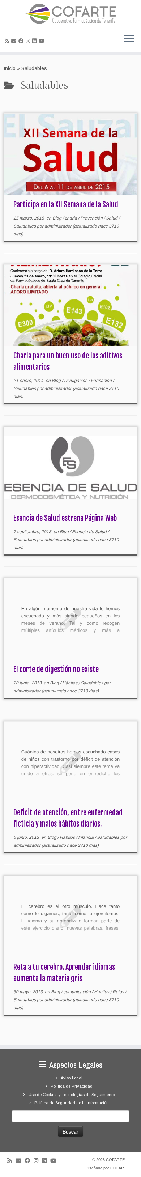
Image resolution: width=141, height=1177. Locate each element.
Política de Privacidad (72, 1086)
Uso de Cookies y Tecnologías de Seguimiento (72, 1094)
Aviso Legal (71, 1078)
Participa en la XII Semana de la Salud (65, 204)
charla (71, 218)
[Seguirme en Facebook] (22, 41)
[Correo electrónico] (14, 41)
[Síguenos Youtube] (43, 41)
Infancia (86, 837)
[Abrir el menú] (129, 38)
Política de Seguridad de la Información (71, 1103)
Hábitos (70, 682)
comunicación (77, 991)
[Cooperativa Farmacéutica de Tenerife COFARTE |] (70, 14)
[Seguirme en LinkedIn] (35, 41)
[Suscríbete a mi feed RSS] (8, 41)
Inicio (10, 68)
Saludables (25, 226)
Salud (112, 218)
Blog (57, 218)
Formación (102, 380)
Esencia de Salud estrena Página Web (65, 518)
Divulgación (76, 380)
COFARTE (115, 1159)
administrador (58, 226)
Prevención (92, 218)
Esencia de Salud (90, 531)
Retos (118, 991)
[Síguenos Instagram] (29, 41)
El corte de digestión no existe (56, 669)
